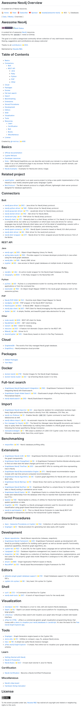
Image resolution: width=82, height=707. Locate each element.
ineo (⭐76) (9, 642)
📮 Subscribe (23, 13)
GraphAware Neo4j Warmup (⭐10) (18, 482)
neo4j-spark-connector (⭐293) (17, 229)
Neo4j (24, 32)
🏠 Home (5, 13)
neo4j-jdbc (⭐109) (12, 260)
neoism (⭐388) (11, 326)
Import (7, 96)
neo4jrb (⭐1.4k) (11, 272)
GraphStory (9, 348)
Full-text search (10, 93)
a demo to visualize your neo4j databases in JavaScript (35, 622)
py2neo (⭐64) (10, 284)
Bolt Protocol (10, 185)
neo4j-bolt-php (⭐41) (13, 217)
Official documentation (13, 153)
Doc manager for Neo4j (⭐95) (16, 423)
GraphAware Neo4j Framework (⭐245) (20, 541)
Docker (7, 90)
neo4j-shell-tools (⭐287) (14, 595)
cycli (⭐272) (10, 593)
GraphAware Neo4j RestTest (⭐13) (18, 487)
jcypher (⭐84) (10, 263)
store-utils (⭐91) (11, 639)
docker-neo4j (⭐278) (13, 374)
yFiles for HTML (11, 620)
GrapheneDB (9, 346)
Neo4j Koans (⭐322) (13, 663)
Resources (9, 121)
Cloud (7, 85)
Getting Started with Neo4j (15, 657)
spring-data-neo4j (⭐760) (15, 255)
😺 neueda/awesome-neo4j (49, 13)
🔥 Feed (13, 13)
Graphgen (8, 636)
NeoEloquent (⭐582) (13, 306)
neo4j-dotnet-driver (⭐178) (15, 214)
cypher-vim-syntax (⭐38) (15, 581)
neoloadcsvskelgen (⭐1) (14, 431)
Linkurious (8, 615)
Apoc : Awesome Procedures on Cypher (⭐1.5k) (23, 524)
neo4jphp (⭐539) (12, 303)
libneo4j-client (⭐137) (13, 219)
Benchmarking (10, 99)
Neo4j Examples (11, 169)
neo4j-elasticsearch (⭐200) (15, 399)
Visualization (9, 115)
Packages (8, 88)
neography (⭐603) (12, 275)
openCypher (9, 180)
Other (13, 82)
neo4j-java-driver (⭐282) (15, 205)
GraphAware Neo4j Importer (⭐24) (18, 410)
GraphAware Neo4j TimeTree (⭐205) (19, 466)
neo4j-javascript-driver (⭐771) (16, 211)
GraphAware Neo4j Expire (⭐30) (17, 492)
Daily (4, 17)
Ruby (13, 74)
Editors (7, 110)
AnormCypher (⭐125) (13, 334)
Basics (7, 60)
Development (10, 107)
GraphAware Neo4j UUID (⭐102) (17, 456)
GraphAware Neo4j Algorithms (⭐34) (19, 477)
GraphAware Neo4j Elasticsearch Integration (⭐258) (25, 388)
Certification (13, 126)
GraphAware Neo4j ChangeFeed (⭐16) (19, 461)
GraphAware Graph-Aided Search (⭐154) (20, 393)
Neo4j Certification (12, 673)
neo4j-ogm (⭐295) (12, 252)
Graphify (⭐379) (11, 505)
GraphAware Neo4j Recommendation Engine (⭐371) (25, 471)
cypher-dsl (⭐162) (12, 549)
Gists (7, 161)
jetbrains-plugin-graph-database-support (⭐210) (23, 576)
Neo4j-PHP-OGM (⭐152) (14, 300)
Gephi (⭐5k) (10, 610)
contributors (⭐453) (20, 45)
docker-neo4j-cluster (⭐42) (15, 377)
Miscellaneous (13, 135)
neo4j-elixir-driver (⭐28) (14, 232)
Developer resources (12, 158)
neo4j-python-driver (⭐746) (16, 208)
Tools (7, 118)
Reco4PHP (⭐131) (12, 565)
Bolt (9, 66)
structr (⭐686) (10, 562)
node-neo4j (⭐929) (12, 320)
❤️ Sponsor (33, 13)
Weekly (11, 17)
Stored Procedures (12, 104)
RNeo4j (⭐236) (11, 331)
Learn (10, 123)
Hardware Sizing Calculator (15, 686)
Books (10, 132)
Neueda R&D (17, 49)
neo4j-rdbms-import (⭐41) (15, 420)
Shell (6, 113)
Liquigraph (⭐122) (12, 551)
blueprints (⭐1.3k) (12, 554)
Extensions (9, 101)
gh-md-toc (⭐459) (18, 141)
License (7, 137)
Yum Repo (8, 363)
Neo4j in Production (12, 660)
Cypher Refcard (11, 156)
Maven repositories (12, 538)
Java (13, 71)
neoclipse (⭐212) (11, 607)
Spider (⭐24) (10, 311)
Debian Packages (11, 360)
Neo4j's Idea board (12, 683)
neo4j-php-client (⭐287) (14, 308)
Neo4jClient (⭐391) (12, 323)
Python (13, 76)
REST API (11, 68)
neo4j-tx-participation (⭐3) (15, 510)
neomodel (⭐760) (12, 289)
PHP (12, 79)
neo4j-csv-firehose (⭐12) (14, 415)
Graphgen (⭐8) (11, 527)
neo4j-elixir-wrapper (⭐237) (16, 235)
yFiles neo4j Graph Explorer (15, 645)
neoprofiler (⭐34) (12, 445)
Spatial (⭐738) (11, 500)
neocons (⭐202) (11, 329)
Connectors (9, 63)
